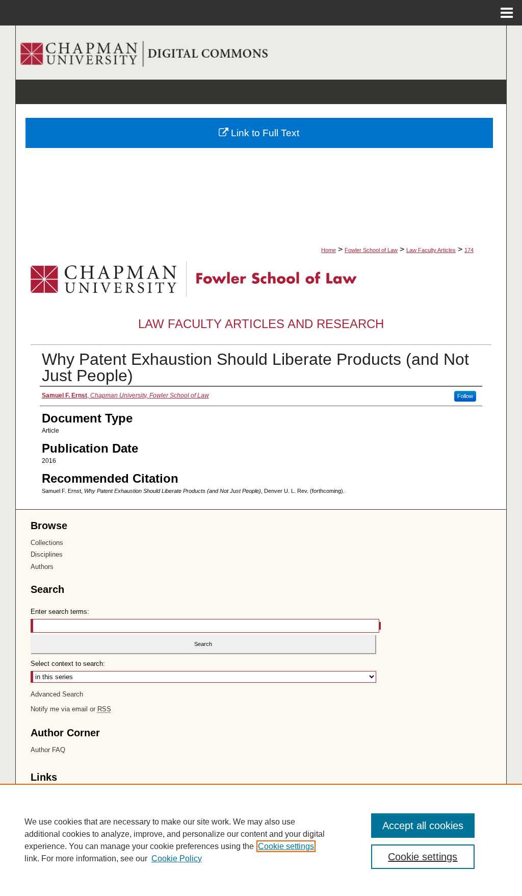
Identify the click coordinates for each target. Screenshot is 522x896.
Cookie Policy (176, 858)
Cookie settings (286, 846)
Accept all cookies (422, 825)
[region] (261, 840)
